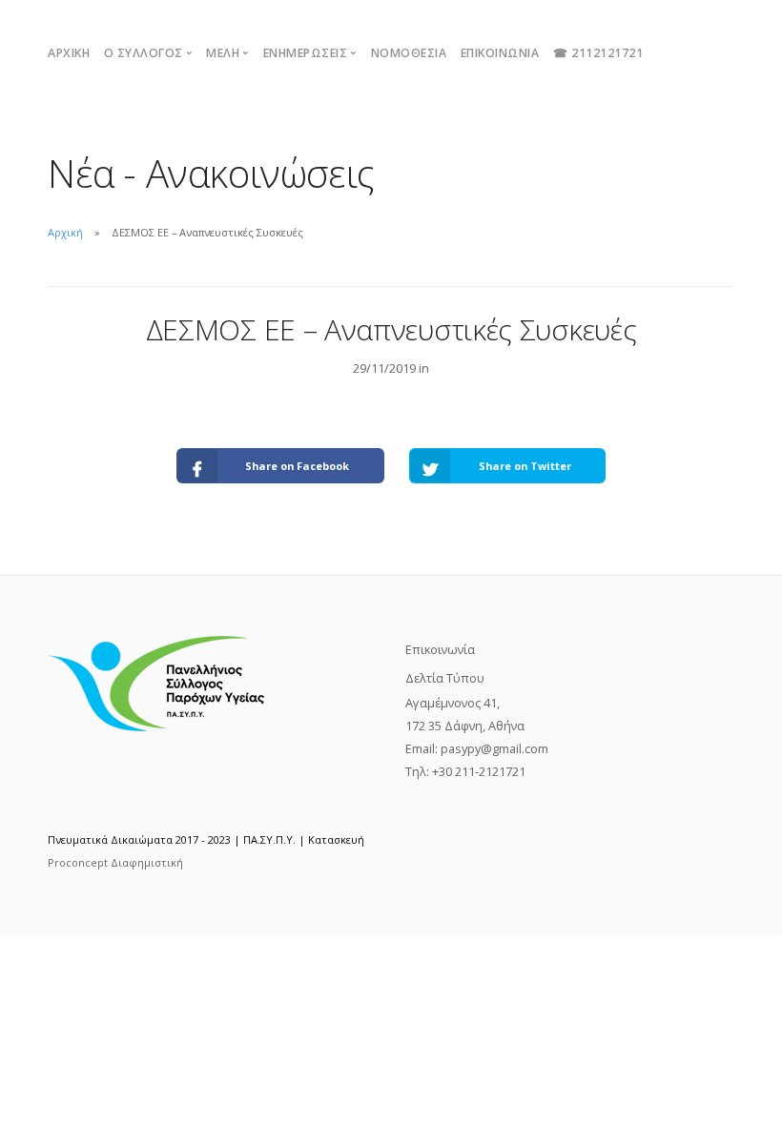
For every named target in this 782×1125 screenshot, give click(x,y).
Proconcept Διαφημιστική (115, 862)
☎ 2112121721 (598, 53)
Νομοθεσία (409, 53)
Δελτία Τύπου (444, 677)
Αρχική (69, 53)
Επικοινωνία (500, 53)
